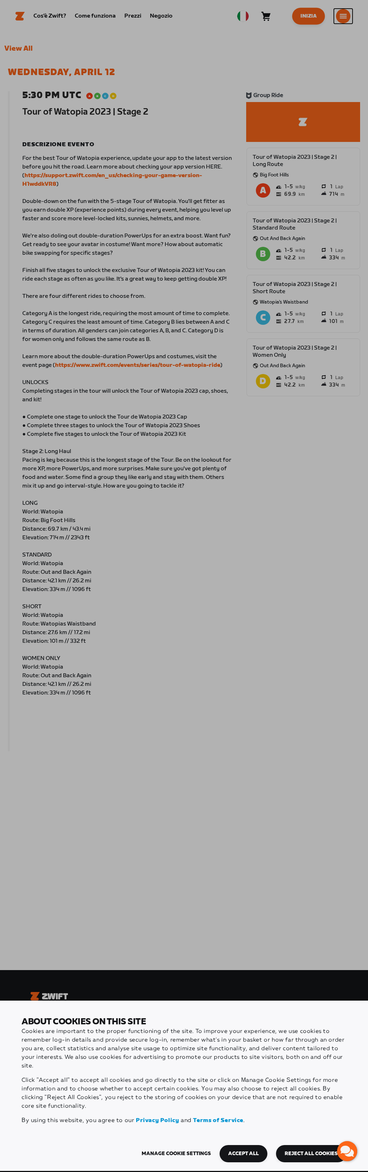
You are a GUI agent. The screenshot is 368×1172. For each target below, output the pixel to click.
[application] (347, 1151)
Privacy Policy (157, 1120)
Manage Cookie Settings (176, 1154)
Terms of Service (218, 1120)
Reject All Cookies (311, 1153)
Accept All (243, 1153)
